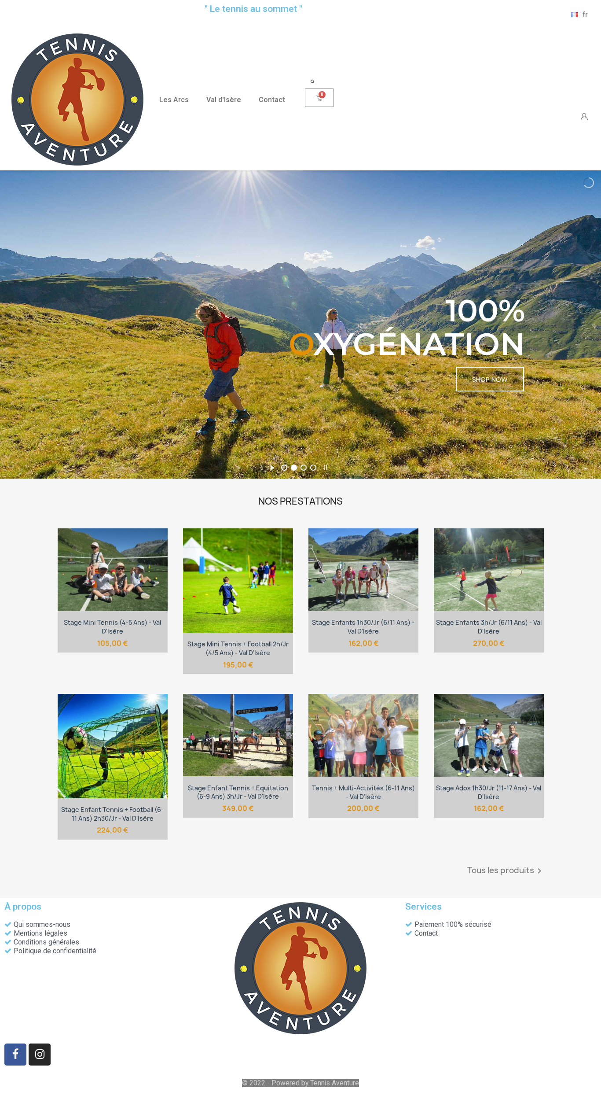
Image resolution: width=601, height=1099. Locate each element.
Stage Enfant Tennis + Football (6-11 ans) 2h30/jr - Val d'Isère (112, 813)
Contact (272, 100)
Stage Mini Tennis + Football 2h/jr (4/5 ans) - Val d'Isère (238, 648)
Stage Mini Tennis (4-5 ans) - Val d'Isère (112, 626)
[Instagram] (40, 1055)
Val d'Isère (223, 100)
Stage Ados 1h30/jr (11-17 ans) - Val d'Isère (488, 792)
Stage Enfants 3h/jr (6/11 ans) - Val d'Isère (489, 626)
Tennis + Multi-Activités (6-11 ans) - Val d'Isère (363, 792)
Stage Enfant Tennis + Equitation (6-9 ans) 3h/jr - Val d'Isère (238, 792)
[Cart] (319, 98)
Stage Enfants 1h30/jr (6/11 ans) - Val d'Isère (363, 626)
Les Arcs (174, 100)
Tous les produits (506, 871)
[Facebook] (15, 1055)
